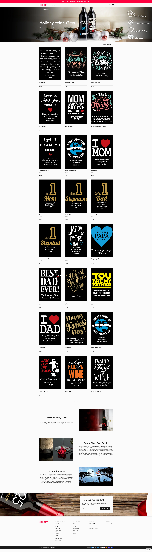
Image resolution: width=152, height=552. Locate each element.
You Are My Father (95, 303)
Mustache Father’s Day (70, 259)
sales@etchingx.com (93, 528)
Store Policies (76, 527)
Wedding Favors (58, 538)
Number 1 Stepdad (44, 259)
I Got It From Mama (44, 170)
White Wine (57, 528)
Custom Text (42, 82)
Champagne (58, 530)
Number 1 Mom (43, 214)
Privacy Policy (76, 528)
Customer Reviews (59, 525)
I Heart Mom (94, 170)
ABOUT (90, 4)
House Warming (58, 540)
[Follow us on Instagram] (108, 524)
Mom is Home (42, 126)
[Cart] (112, 4)
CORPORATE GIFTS (75, 4)
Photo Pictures (58, 542)
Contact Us (75, 525)
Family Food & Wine (96, 391)
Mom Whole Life (69, 126)
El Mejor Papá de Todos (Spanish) (99, 259)
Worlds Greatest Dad (96, 347)
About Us (57, 523)
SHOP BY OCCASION (65, 4)
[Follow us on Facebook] (106, 524)
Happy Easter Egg (95, 82)
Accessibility (75, 532)
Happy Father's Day (70, 303)
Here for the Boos (43, 391)
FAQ (74, 523)
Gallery (56, 535)
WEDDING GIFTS (84, 4)
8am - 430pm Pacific (93, 525)
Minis (56, 532)
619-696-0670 (92, 523)
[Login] (109, 4)
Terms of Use (75, 530)
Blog (56, 537)
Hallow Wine (68, 391)
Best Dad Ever (42, 303)
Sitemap (74, 533)
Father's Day (68, 347)
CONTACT (53, 5)
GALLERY (96, 4)
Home (40, 9)
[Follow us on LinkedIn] (112, 524)
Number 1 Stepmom (70, 214)
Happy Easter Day (69, 82)
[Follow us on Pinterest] (110, 524)
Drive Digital (53, 547)
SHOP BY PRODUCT (55, 4)
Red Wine (57, 527)
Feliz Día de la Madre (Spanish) (98, 126)
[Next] (81, 401)
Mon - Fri (91, 527)
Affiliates (57, 533)
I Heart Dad (42, 347)
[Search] (107, 4)
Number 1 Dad (94, 214)
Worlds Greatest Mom (70, 170)
